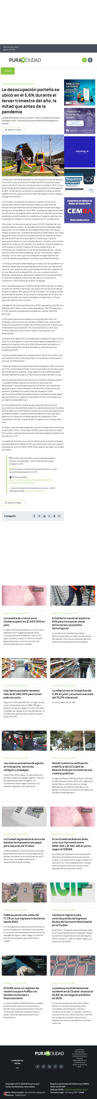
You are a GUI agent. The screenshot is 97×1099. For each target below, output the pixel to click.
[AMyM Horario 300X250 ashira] (79, 169)
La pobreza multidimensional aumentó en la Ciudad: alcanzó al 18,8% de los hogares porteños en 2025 (72, 993)
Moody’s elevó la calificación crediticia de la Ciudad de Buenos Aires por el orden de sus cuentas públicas (72, 768)
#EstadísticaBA (38, 480)
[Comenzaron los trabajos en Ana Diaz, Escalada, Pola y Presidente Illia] (33, 135)
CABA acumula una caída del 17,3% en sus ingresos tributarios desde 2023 (24, 918)
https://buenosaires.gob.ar (76, 1089)
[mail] (61, 1066)
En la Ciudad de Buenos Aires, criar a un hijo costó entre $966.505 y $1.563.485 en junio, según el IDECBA (72, 844)
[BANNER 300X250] (79, 80)
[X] (39, 516)
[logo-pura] (25, 58)
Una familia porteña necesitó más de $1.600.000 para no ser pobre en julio (23, 694)
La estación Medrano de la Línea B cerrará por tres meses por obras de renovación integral (53, 71)
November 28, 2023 (33, 491)
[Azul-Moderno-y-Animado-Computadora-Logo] (79, 137)
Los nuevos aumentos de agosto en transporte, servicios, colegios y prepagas (24, 766)
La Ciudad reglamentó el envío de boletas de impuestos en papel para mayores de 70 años (24, 842)
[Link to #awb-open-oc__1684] (90, 60)
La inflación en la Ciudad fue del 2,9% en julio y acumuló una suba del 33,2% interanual (72, 694)
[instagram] (49, 1066)
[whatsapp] (55, 1066)
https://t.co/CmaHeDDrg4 (20, 480)
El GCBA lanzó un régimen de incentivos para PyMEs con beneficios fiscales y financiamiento (21, 993)
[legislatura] (79, 109)
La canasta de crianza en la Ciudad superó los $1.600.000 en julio (24, 621)
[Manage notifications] (5, 1094)
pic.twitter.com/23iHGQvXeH (21, 483)
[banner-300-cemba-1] (79, 198)
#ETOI (49, 480)
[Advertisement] (48, 22)
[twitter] (43, 1066)
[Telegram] (54, 516)
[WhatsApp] (49, 516)
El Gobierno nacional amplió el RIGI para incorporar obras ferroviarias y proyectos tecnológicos (71, 623)
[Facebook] (34, 516)
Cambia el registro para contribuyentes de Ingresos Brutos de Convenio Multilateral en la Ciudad (72, 920)
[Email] (59, 516)
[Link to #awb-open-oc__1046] (84, 60)
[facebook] (37, 1066)
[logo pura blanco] (49, 1051)
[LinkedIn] (44, 516)
